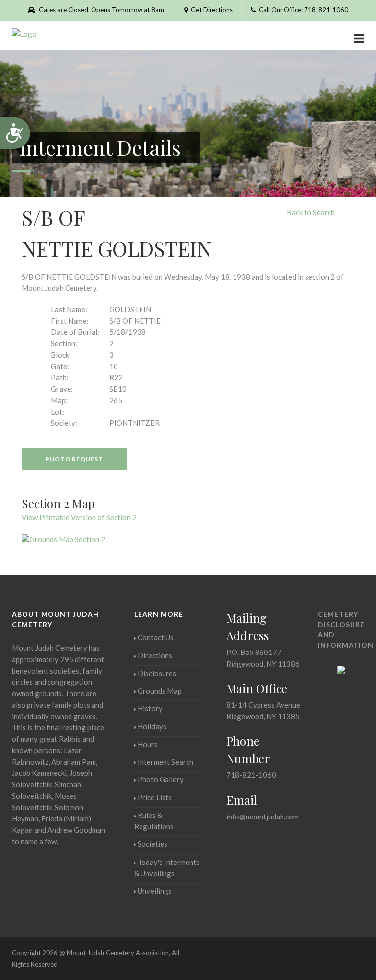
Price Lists (155, 797)
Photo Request (74, 459)
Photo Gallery (161, 779)
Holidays (152, 726)
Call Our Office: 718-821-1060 (303, 10)
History (150, 708)
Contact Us (156, 637)
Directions (155, 655)
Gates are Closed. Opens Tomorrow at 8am (100, 10)
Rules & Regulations (154, 821)
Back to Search (311, 212)
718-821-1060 (251, 774)
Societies (152, 844)
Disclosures (157, 673)
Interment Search (165, 761)
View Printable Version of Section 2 (79, 517)
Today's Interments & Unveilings (167, 868)
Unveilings (155, 891)
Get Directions (211, 10)
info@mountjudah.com (262, 816)
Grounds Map (160, 690)
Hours (148, 744)
